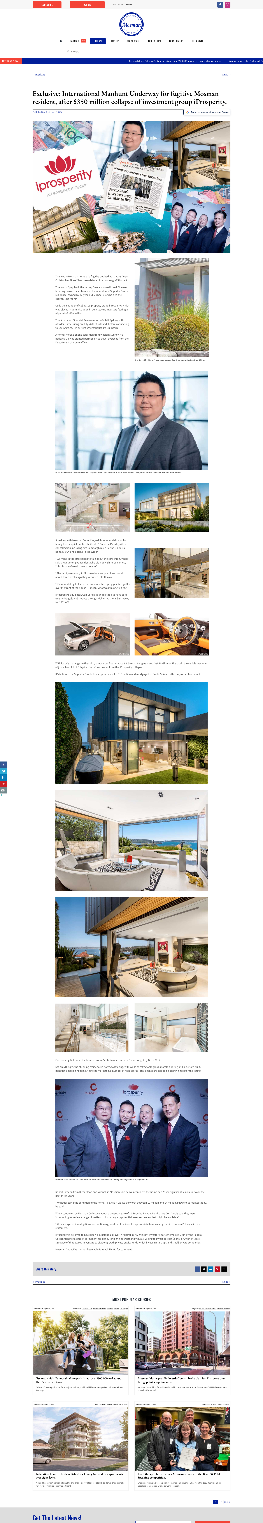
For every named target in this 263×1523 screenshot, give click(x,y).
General (116, 1308)
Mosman (110, 1308)
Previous (40, 74)
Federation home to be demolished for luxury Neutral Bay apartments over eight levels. (79, 1475)
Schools (220, 1404)
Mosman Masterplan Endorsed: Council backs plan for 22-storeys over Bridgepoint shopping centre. (145, 61)
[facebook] (220, 5)
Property (226, 1308)
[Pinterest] (217, 1269)
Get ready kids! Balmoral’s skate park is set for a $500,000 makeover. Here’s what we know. (78, 1380)
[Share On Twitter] (3, 771)
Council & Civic (87, 1308)
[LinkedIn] (210, 1269)
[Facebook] (197, 1269)
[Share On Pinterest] (3, 784)
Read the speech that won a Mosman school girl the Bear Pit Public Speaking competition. (180, 1475)
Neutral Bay (116, 1404)
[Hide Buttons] (1, 795)
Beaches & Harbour (99, 1308)
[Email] (224, 1269)
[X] (204, 1269)
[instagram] (227, 5)
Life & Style (124, 1308)
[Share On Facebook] (3, 765)
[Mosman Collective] (131, 14)
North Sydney (107, 1404)
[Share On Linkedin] (3, 777)
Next (225, 74)
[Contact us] (3, 790)
